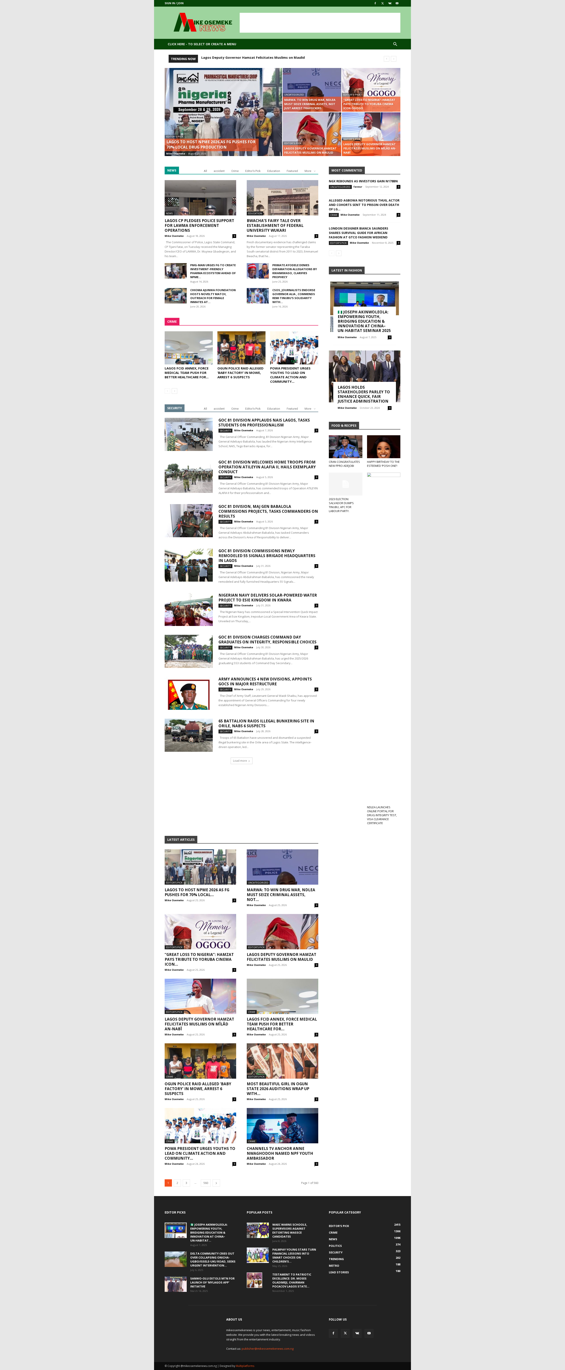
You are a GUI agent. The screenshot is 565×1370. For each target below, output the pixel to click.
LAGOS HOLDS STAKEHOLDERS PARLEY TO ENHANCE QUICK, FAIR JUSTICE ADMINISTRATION (364, 394)
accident (219, 171)
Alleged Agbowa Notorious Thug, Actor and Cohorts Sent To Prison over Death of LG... (364, 204)
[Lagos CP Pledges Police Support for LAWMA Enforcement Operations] (200, 197)
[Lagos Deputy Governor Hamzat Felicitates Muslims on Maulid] (312, 134)
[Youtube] (397, 3)
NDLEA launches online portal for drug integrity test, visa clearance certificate (382, 815)
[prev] (386, 59)
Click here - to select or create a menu (202, 44)
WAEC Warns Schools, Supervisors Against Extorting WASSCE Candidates (289, 1230)
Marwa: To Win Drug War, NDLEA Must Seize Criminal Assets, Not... (281, 894)
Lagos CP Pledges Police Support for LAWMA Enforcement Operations (199, 225)
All (205, 171)
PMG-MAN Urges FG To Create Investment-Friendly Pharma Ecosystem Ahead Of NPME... (213, 271)
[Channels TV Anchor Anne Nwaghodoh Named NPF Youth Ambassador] (282, 1125)
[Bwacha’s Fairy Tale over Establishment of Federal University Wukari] (282, 197)
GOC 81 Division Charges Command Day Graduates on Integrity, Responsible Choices (267, 639)
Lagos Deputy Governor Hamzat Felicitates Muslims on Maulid (281, 957)
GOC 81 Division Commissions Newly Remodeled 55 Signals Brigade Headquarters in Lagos (266, 555)
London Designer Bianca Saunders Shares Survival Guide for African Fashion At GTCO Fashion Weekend (358, 232)
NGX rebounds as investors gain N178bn (363, 181)
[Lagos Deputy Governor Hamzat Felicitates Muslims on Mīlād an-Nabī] (371, 134)
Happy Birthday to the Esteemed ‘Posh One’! (383, 464)
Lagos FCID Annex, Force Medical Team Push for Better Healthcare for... (187, 372)
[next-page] (174, 391)
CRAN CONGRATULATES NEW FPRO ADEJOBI (344, 464)
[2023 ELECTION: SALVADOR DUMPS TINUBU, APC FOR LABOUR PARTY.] (345, 484)
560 (205, 1183)
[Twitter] (382, 3)
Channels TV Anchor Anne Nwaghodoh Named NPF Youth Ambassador (280, 1153)
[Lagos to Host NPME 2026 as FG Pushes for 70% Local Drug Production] (223, 119)
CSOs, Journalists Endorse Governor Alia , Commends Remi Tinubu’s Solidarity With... (293, 296)
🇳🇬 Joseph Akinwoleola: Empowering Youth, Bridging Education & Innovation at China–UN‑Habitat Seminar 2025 (364, 321)
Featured (292, 171)
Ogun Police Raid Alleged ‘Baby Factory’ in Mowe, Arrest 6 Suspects (240, 372)
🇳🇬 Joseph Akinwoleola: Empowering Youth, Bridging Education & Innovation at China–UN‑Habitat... (209, 1232)
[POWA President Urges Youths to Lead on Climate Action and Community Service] (294, 347)
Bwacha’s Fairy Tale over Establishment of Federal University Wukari (275, 225)
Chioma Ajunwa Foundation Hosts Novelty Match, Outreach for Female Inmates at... (213, 296)
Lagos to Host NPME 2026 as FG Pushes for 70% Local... (197, 892)
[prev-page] (167, 391)
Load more (240, 761)
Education (273, 171)
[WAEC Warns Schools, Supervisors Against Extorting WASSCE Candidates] (258, 1230)
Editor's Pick (174, 136)
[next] (393, 59)
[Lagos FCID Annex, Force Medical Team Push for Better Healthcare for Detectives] (189, 347)
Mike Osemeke (175, 153)
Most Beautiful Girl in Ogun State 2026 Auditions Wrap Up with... (278, 1088)
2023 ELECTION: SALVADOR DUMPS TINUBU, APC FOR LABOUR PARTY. (341, 505)
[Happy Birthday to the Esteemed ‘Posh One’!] (384, 446)
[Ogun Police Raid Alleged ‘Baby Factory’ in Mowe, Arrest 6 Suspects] (241, 347)
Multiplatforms (245, 1366)
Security (225, 430)
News (169, 213)
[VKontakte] (389, 3)
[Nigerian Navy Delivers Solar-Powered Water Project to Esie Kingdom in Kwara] (189, 609)
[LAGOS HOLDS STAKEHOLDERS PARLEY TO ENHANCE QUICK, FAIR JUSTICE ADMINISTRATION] (364, 376)
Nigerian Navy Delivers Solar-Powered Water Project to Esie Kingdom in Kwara (267, 598)
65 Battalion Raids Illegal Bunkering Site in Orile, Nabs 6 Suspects (266, 723)
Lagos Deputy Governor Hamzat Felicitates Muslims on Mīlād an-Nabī (259, 57)
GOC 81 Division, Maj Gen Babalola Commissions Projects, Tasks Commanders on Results (268, 511)
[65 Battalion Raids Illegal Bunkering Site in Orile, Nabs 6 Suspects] (189, 735)
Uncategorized (294, 94)
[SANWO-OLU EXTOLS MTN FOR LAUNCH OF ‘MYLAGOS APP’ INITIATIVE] (176, 1284)
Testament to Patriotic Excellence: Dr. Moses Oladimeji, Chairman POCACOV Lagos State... (291, 1280)
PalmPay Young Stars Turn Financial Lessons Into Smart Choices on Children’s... (294, 1255)
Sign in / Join (174, 3)
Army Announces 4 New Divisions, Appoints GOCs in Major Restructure (265, 681)
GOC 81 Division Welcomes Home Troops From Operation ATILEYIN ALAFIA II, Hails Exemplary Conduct (267, 467)
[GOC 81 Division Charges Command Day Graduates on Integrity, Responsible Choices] (189, 651)
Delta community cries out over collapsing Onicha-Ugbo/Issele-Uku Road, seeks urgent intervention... (212, 1259)
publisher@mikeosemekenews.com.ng (268, 1349)
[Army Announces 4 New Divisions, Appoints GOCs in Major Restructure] (189, 693)
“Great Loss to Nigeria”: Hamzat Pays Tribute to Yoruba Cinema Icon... (199, 959)
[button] (395, 45)
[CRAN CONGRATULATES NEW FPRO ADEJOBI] (345, 446)
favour (358, 186)
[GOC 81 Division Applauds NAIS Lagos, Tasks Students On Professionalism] (189, 434)
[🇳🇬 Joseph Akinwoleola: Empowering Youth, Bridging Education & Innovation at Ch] (364, 306)
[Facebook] (375, 3)
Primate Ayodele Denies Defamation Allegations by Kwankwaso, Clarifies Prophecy (294, 271)
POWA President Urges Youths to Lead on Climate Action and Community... (290, 375)
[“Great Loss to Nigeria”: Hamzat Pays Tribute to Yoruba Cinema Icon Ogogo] (371, 90)
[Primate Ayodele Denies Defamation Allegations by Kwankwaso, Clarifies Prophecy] (258, 271)
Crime (235, 171)
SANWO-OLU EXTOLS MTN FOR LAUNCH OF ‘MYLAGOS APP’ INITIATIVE (212, 1282)
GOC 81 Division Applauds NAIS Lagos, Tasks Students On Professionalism (264, 423)
